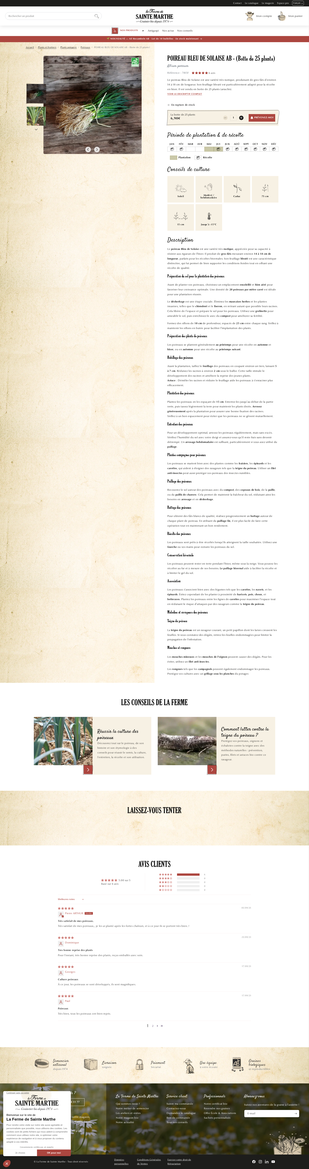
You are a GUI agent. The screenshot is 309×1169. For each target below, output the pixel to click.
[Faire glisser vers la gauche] (88, 149)
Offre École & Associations (220, 1113)
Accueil (30, 47)
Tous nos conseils (177, 1122)
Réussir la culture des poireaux (118, 735)
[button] (124, 30)
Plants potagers (68, 47)
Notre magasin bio (127, 1117)
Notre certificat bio (215, 1103)
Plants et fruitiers (47, 47)
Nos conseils (184, 30)
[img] (66, 908)
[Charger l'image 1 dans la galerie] (36, 93)
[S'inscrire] (295, 1113)
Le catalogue (252, 3)
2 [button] (153, 1025)
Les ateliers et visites (128, 1113)
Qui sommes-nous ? (128, 1103)
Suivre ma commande (180, 1103)
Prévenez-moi (264, 117)
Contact (237, 3)
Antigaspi (153, 30)
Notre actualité (125, 1122)
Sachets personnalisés (217, 1117)
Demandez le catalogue (181, 1113)
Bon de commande (178, 1117)
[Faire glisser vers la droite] (97, 149)
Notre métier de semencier (132, 1108)
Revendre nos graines (217, 1108)
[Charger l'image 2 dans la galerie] (36, 116)
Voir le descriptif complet (184, 94)
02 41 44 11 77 (71, 1102)
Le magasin (268, 3)
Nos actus (168, 30)
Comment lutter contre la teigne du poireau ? (245, 732)
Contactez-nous (176, 1108)
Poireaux (85, 47)
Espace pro (283, 3)
